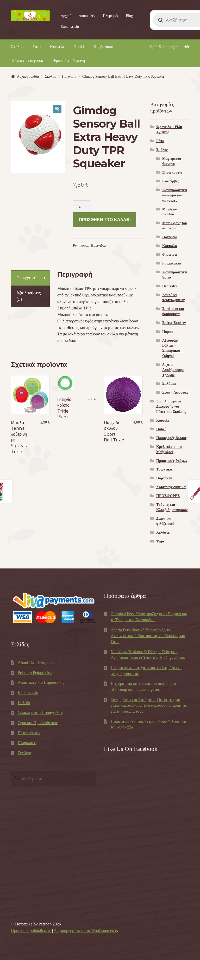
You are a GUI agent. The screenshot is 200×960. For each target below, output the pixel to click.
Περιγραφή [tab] (26, 277)
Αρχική (66, 16)
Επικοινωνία (70, 27)
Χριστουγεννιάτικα (171, 487)
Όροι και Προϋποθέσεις (38, 722)
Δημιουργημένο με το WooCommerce (85, 930)
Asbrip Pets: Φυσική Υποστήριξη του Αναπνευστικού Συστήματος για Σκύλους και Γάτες (148, 636)
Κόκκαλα (169, 246)
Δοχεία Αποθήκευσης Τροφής (173, 370)
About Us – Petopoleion (38, 662)
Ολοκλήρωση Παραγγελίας (40, 712)
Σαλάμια (169, 384)
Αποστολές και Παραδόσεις (41, 682)
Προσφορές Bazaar (171, 438)
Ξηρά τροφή (172, 172)
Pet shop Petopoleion (35, 672)
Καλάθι (24, 702)
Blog (129, 16)
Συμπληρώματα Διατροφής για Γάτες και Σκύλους (171, 406)
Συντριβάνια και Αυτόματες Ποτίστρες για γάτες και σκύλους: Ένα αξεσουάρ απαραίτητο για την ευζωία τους (149, 705)
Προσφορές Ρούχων (171, 461)
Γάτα (37, 46)
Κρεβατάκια (103, 46)
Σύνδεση (25, 753)
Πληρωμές (110, 16)
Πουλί (78, 46)
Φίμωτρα (169, 254)
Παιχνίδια (69, 76)
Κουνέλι (57, 46)
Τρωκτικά (164, 469)
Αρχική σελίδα (28, 76)
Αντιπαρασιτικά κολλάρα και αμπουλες (174, 195)
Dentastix (169, 286)
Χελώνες (163, 532)
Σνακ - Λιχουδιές (175, 392)
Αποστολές (87, 16)
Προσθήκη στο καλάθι (104, 219)
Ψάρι (160, 541)
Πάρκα (167, 332)
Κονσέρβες (170, 181)
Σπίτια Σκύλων (174, 323)
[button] (57, 109)
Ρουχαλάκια (171, 263)
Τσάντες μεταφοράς (27, 60)
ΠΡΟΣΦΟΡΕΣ (168, 496)
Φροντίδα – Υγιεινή (69, 60)
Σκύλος (17, 46)
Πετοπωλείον (29, 733)
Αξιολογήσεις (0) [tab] (28, 296)
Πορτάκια (164, 478)
